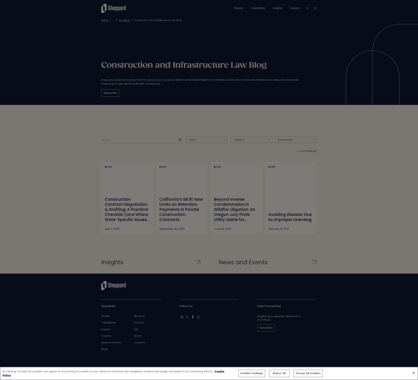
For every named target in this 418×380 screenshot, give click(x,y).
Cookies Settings (251, 373)
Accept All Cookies (308, 373)
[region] (209, 373)
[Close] (413, 373)
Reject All (279, 373)
